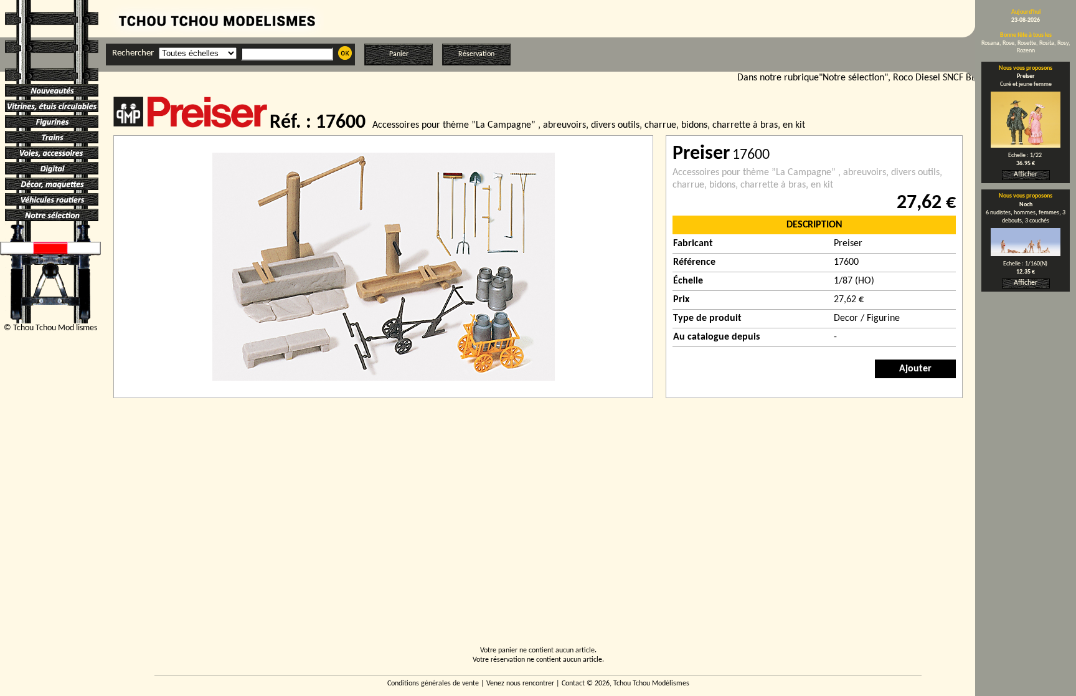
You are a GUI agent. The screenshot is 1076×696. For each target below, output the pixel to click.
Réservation (476, 54)
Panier (398, 54)
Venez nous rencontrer (520, 683)
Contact (573, 683)
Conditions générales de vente (433, 683)
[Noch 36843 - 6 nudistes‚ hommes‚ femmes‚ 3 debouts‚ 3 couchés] (1025, 254)
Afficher (1025, 174)
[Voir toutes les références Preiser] (191, 125)
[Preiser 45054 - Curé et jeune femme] (1025, 145)
